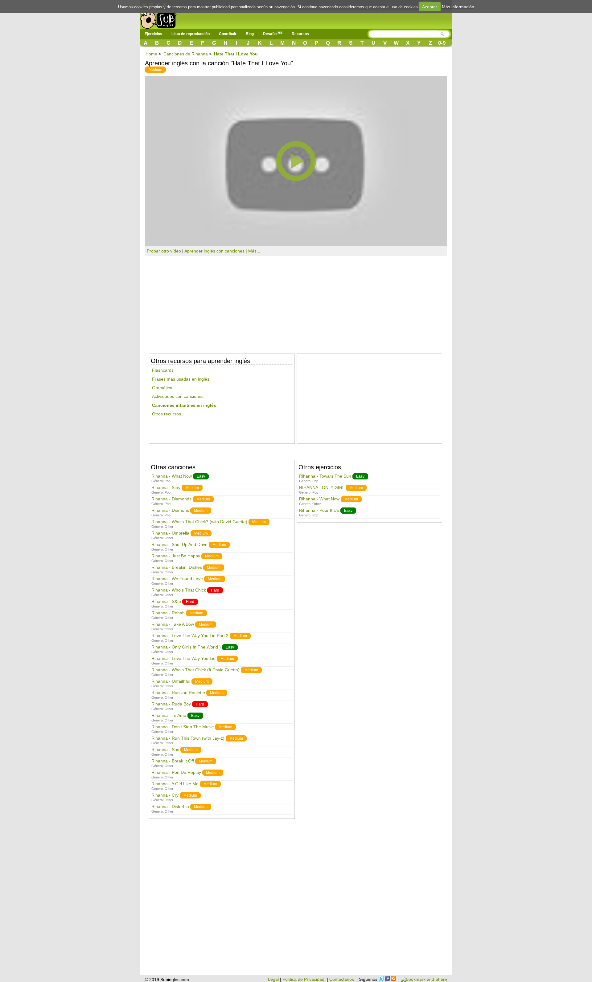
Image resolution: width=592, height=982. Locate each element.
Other (169, 526)
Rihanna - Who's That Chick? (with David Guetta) (199, 521)
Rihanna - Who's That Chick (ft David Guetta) (195, 669)
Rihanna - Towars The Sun (325, 476)
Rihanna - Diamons (170, 510)
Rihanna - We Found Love (177, 578)
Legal (273, 979)
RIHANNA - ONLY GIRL (321, 487)
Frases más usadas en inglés (180, 379)
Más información (458, 6)
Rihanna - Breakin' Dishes (177, 567)
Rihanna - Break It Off (172, 760)
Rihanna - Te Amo (168, 715)
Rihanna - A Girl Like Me (175, 783)
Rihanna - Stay (165, 487)
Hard (215, 590)
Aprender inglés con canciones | (216, 251)
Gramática (162, 387)
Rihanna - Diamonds (171, 498)
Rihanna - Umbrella (170, 533)
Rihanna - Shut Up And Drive (179, 544)
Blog (250, 34)
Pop (168, 481)
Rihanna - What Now (171, 476)
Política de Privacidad (303, 979)
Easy (201, 476)
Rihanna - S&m (166, 601)
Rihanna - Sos (165, 749)
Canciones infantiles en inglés (184, 405)
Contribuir (227, 34)
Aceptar (429, 6)
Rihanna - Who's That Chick (178, 590)
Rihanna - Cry (165, 795)
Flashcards (163, 370)
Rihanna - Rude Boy (171, 703)
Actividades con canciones (178, 396)
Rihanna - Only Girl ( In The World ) (186, 647)
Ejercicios (153, 34)
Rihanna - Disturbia (170, 806)
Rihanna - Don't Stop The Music (182, 726)
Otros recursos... (168, 413)
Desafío (270, 34)
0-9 (442, 43)
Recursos (300, 34)
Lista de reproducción (190, 34)
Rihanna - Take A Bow (172, 624)
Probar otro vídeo (164, 251)
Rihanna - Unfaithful (170, 681)
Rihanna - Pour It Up (319, 510)
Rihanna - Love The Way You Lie (183, 658)
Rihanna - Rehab (168, 612)
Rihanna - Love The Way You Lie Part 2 (189, 635)
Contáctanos (341, 979)
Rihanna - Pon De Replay (176, 772)
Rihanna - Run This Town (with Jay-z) (187, 738)
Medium (155, 69)
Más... (254, 251)
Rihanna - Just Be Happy (175, 555)
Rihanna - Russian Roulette (178, 692)
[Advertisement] (296, 302)
